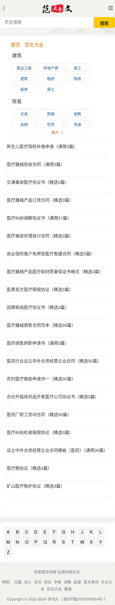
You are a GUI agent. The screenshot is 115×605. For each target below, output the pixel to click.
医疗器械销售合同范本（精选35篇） (41, 325)
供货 (51, 124)
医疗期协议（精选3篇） (29, 468)
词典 (67, 581)
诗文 (47, 581)
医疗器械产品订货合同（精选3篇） (40, 200)
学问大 (53, 599)
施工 (77, 67)
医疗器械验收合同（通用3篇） (36, 164)
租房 (51, 78)
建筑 (24, 78)
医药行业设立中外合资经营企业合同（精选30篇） (54, 361)
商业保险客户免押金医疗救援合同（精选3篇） (51, 253)
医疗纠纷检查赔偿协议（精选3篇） (40, 432)
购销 (51, 113)
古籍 (18, 581)
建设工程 (24, 67)
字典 (57, 581)
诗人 (28, 581)
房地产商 (50, 67)
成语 (77, 581)
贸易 (77, 124)
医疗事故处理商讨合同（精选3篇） (40, 236)
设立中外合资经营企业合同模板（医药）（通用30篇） (57, 450)
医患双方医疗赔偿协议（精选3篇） (40, 289)
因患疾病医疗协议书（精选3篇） (38, 307)
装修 (24, 89)
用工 (51, 89)
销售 (77, 113)
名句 (37, 581)
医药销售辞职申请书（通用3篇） (38, 343)
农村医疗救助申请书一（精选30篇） (41, 379)
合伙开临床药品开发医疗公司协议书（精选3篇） (53, 396)
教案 (68, 588)
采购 (24, 124)
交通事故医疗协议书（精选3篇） (38, 182)
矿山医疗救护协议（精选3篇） (36, 486)
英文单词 (90, 581)
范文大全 (54, 588)
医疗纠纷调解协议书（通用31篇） (39, 218)
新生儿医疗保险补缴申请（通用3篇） (42, 146)
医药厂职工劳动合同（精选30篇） (39, 414)
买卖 (24, 113)
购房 (77, 78)
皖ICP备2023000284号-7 (84, 599)
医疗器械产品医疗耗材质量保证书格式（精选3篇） (55, 271)
